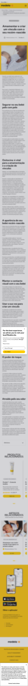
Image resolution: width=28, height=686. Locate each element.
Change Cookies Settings (14, 683)
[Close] (26, 664)
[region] (14, 674)
